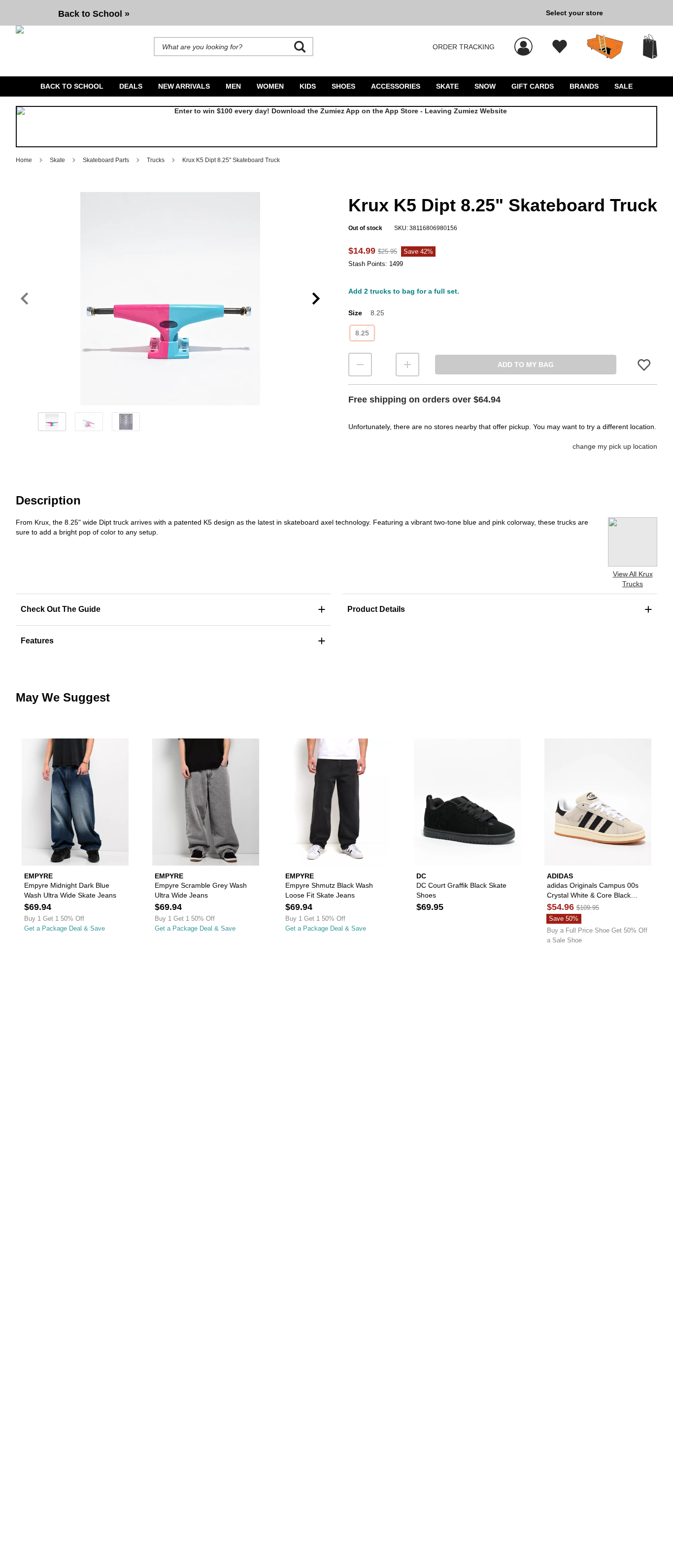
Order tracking (464, 47)
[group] (277, 12)
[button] (170, 298)
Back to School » (94, 14)
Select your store (574, 13)
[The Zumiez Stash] (605, 46)
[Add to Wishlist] (644, 364)
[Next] (316, 298)
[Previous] (24, 298)
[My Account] (523, 41)
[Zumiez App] (336, 126)
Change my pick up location (614, 446)
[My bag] (650, 47)
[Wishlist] (559, 46)
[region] (170, 315)
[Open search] (300, 47)
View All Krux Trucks (633, 579)
